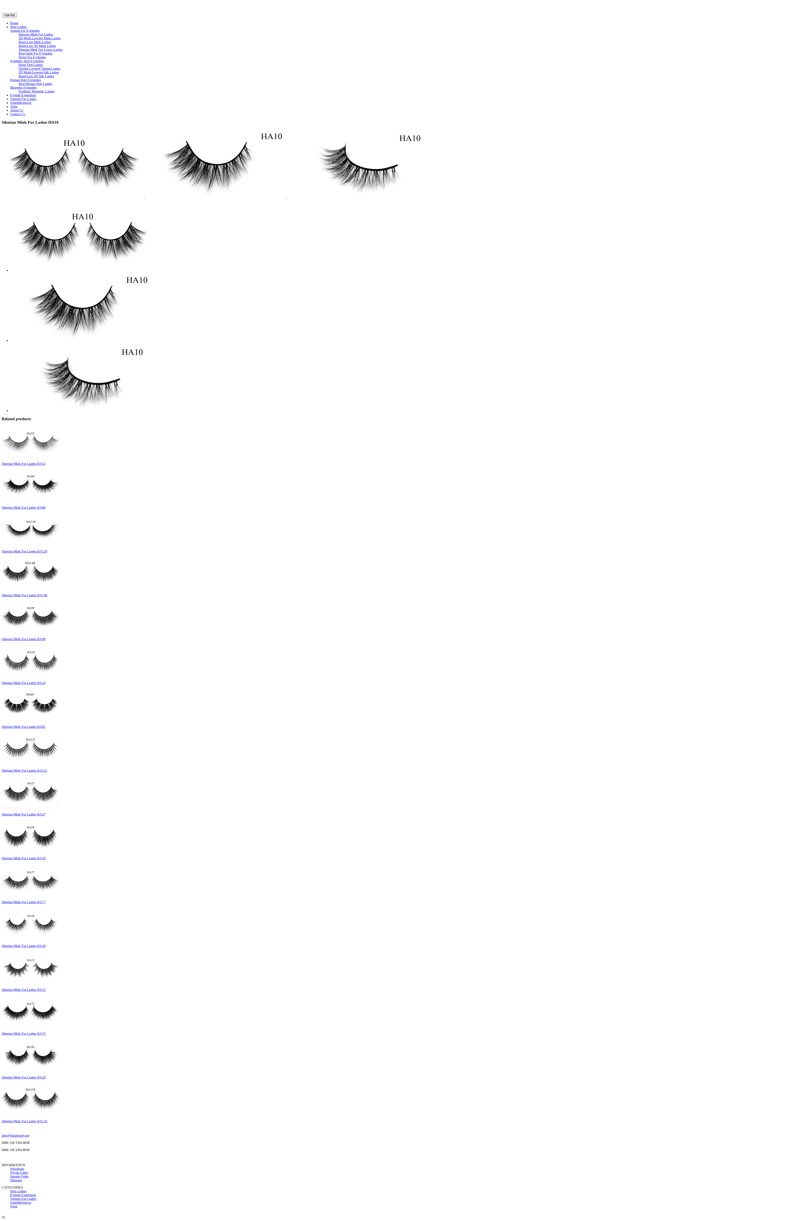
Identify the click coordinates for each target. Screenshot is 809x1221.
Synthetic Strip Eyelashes (27, 61)
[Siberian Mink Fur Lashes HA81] (30, 719)
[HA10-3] (359, 197)
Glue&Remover (20, 103)
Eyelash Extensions (23, 95)
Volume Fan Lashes (23, 99)
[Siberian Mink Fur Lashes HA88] (30, 500)
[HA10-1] (73, 197)
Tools (13, 106)
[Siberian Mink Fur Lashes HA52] (30, 456)
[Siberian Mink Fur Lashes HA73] (30, 1026)
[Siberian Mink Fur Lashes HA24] (30, 676)
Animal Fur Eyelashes (25, 30)
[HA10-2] (216, 197)
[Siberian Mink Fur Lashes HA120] (30, 544)
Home (14, 23)
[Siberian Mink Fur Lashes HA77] (30, 895)
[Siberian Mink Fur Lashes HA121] (30, 763)
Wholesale (17, 1169)
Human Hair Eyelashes (25, 80)
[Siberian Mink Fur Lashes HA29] (30, 851)
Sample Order (19, 1176)
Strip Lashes (18, 27)
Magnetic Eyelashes (23, 87)
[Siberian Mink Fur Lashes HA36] (30, 939)
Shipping (16, 1180)
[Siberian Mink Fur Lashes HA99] (30, 632)
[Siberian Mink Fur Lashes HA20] (30, 1070)
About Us (16, 110)
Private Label (19, 1172)
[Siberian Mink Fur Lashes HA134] (30, 1114)
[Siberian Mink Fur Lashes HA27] (30, 807)
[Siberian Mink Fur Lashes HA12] (30, 982)
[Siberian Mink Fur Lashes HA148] (30, 588)
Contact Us (17, 114)
